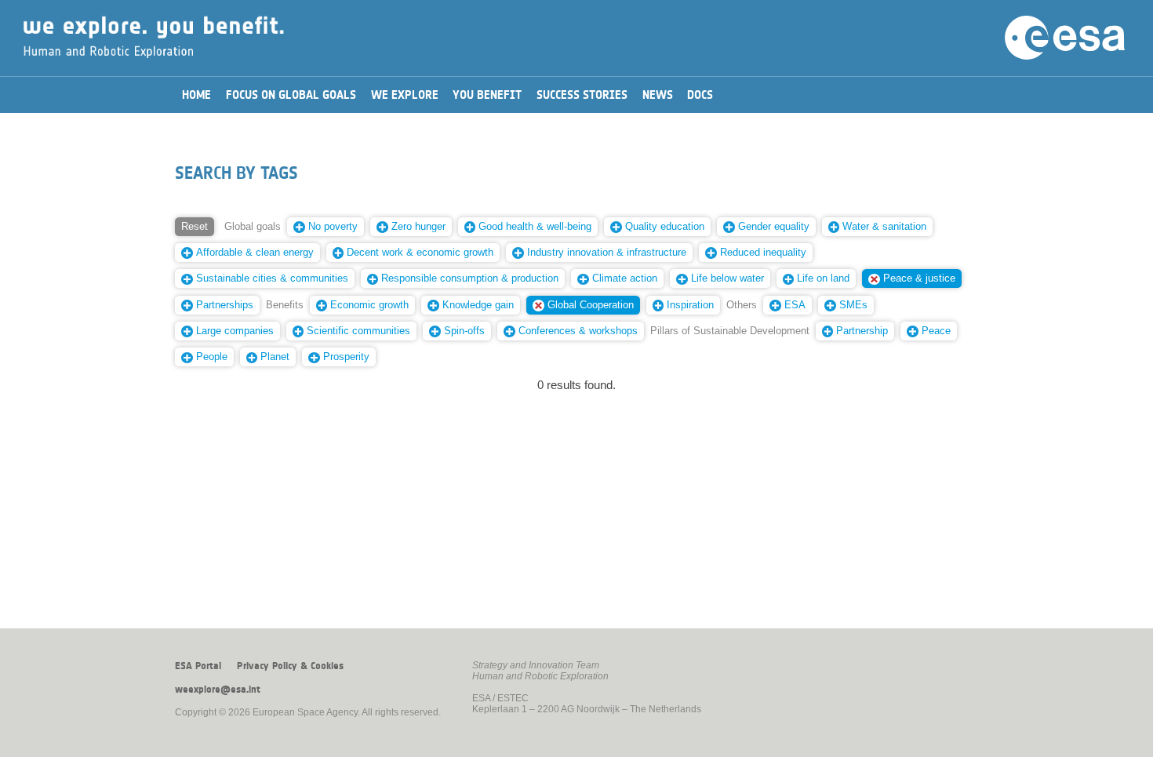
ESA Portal (198, 666)
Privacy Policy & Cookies (290, 666)
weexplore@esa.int (217, 689)
